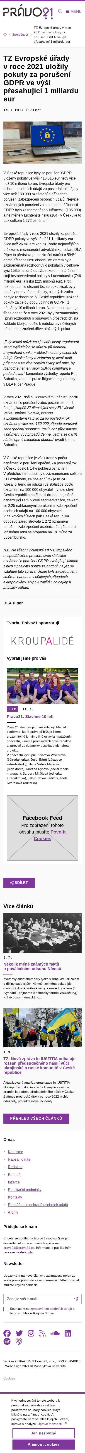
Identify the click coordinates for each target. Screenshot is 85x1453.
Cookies (9, 1378)
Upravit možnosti (50, 1424)
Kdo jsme (15, 1152)
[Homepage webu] (28, 11)
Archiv (13, 1212)
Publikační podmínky (24, 1190)
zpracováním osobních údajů (51, 1308)
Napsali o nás (19, 1159)
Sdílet (21, 883)
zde (30, 1252)
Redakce (15, 1167)
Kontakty (15, 1197)
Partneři (14, 1175)
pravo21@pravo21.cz (18, 1247)
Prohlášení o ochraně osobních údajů (38, 1205)
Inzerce (14, 1182)
